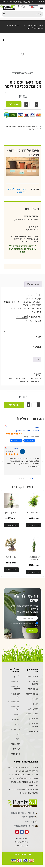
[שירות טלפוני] (18, 7)
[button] (41, 7)
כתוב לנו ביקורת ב (17, 440)
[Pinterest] (17, 832)
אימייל (37, 346)
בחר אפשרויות (33, 525)
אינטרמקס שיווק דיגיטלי (22, 854)
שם (38, 336)
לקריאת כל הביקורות (29, 440)
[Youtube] (27, 832)
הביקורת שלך (33, 320)
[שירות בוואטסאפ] (23, 7)
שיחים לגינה (27, 25)
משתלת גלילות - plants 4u (27, 430)
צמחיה (23, 189)
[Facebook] (22, 832)
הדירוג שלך (35, 316)
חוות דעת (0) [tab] (33, 284)
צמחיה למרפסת (13, 189)
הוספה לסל (14, 104)
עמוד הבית (38, 25)
